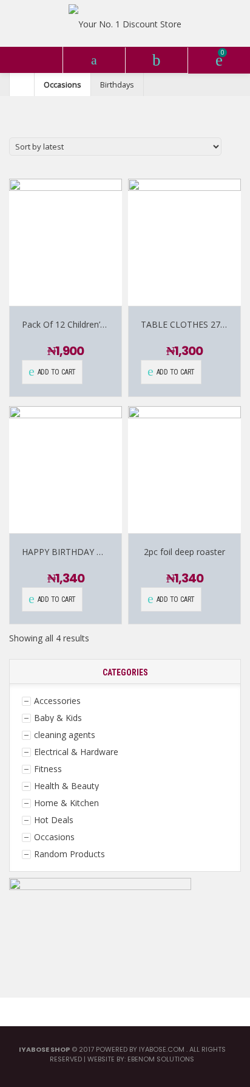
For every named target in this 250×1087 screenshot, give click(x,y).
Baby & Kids (58, 717)
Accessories (57, 700)
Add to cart (57, 372)
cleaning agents (64, 734)
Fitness (48, 769)
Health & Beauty (66, 786)
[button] (31, 60)
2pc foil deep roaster (184, 551)
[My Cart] (218, 60)
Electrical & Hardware (76, 751)
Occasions (62, 84)
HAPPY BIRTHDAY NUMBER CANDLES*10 (105, 551)
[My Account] (156, 60)
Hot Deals (53, 820)
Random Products (69, 854)
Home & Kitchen (66, 803)
